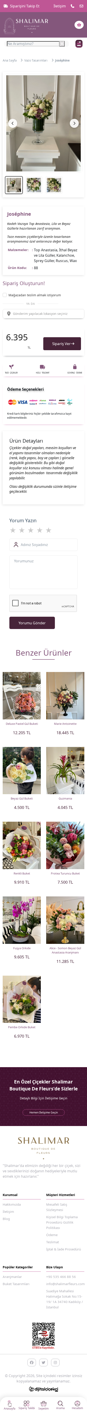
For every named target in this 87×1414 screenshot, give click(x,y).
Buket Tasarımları (16, 1284)
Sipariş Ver (61, 343)
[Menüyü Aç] (79, 44)
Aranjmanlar (12, 1276)
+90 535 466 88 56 (61, 1276)
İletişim (60, 6)
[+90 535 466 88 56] (72, 6)
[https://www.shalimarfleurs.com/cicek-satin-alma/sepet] (79, 25)
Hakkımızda (12, 1204)
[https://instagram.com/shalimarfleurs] (55, 1362)
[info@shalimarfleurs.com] (81, 6)
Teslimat (52, 1242)
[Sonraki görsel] (74, 123)
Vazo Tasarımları (36, 60)
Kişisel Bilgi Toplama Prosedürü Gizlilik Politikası (62, 1222)
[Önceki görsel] (12, 123)
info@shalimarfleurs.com (65, 1284)
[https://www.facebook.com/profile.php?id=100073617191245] (31, 1362)
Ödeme (52, 1235)
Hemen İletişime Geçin (43, 1112)
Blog (6, 1218)
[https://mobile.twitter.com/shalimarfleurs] (43, 1362)
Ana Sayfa (10, 60)
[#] (25, 24)
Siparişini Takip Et (24, 6)
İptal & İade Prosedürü (63, 1249)
